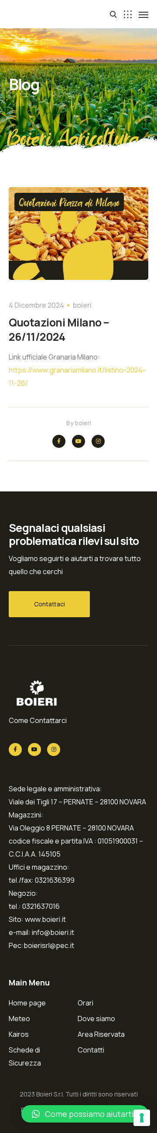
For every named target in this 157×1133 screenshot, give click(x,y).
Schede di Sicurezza (25, 1056)
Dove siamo (96, 1018)
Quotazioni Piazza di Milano (69, 202)
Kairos (19, 1034)
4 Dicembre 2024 (36, 305)
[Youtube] (78, 441)
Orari (85, 1003)
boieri (82, 305)
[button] (84, 1114)
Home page (27, 1003)
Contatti (91, 1050)
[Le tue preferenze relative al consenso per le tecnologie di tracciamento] (141, 1117)
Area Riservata (101, 1034)
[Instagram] (98, 441)
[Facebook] (58, 441)
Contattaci (49, 604)
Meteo (19, 1018)
